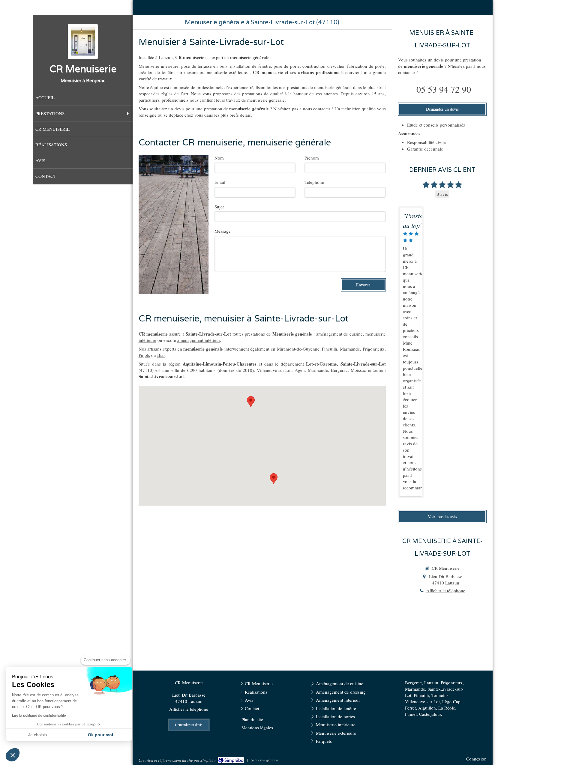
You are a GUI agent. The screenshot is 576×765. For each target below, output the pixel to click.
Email (219, 182)
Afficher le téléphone (445, 590)
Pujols (144, 355)
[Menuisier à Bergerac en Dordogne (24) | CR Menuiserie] (83, 41)
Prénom (311, 158)
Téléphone (314, 182)
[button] (12, 755)
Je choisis (37, 734)
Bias (161, 355)
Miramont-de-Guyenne (298, 349)
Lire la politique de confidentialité (39, 715)
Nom (219, 158)
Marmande (350, 349)
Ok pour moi (100, 734)
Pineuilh (329, 349)
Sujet (219, 207)
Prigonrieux (374, 349)
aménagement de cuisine (339, 334)
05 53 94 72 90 (443, 89)
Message (222, 231)
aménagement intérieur (198, 340)
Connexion (476, 759)
